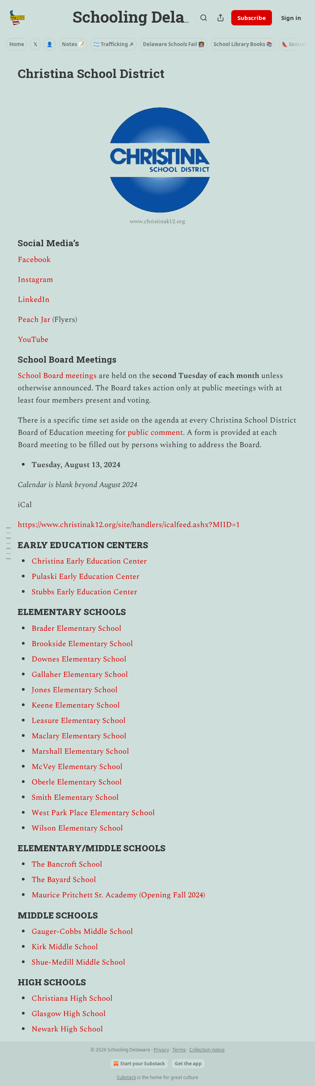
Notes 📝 (73, 44)
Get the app (188, 1063)
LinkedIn (34, 299)
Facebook (34, 259)
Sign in (291, 18)
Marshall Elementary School (80, 751)
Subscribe (251, 18)
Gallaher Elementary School (80, 674)
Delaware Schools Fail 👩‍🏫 (173, 44)
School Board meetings (57, 375)
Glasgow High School (69, 1014)
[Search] (203, 17)
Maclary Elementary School (79, 736)
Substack (126, 1077)
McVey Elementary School (77, 767)
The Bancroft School (67, 864)
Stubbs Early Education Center (84, 592)
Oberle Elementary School (77, 782)
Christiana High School (72, 998)
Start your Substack (142, 1063)
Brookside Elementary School (82, 644)
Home (16, 44)
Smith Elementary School (75, 797)
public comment (155, 432)
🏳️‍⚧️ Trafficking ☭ (113, 44)
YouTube (33, 339)
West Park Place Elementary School (93, 813)
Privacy (161, 1049)
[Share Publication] (220, 17)
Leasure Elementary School (79, 720)
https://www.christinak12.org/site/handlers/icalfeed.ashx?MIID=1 (129, 525)
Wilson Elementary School (77, 828)
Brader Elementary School (76, 628)
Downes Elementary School (79, 659)
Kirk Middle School (65, 947)
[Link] (7, 243)
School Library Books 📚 (243, 44)
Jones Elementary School (75, 690)
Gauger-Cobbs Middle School (82, 931)
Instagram (35, 279)
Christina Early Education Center (89, 561)
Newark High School (67, 1029)
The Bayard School (64, 879)
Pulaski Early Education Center (85, 576)
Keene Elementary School (76, 705)
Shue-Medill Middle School (78, 962)
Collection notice (207, 1049)
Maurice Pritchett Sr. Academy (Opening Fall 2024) (118, 895)
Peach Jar (34, 319)
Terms (179, 1049)
